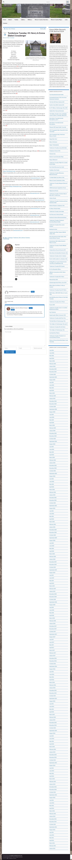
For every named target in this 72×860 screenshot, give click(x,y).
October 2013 (53, 760)
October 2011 (53, 824)
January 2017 (52, 655)
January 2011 (52, 848)
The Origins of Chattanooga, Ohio (57, 329)
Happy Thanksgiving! (54, 144)
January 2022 (52, 494)
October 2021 (53, 503)
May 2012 (52, 805)
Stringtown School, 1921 (55, 150)
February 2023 (53, 460)
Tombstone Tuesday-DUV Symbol (57, 266)
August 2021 (52, 508)
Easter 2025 (52, 304)
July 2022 (52, 478)
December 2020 (53, 529)
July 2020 (52, 543)
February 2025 (53, 395)
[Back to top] (69, 851)
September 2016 (53, 666)
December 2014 (53, 722)
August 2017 (52, 636)
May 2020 (52, 548)
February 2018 (53, 620)
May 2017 (52, 644)
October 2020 (53, 535)
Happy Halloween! (54, 159)
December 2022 (53, 465)
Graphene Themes (12, 858)
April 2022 (52, 486)
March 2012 (52, 811)
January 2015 (52, 719)
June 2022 (52, 481)
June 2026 (52, 353)
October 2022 (53, 470)
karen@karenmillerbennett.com (15, 855)
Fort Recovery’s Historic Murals (56, 214)
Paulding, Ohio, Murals (54, 170)
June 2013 (52, 770)
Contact (5, 23)
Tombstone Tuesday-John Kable (57, 211)
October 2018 (53, 599)
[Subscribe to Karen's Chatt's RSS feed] (3, 1)
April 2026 (52, 358)
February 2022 (53, 492)
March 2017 (52, 650)
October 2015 (53, 695)
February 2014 (53, 749)
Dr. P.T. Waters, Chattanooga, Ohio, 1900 (58, 107)
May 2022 (52, 484)
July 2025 (52, 382)
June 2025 (52, 385)
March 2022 (52, 489)
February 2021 (53, 524)
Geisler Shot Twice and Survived (57, 110)
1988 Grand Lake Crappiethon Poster (58, 187)
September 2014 (53, 730)
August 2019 (52, 572)
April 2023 (52, 454)
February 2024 (53, 428)
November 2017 (53, 628)
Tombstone (15, 237)
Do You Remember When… (55, 269)
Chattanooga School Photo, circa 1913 (58, 282)
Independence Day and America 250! (58, 250)
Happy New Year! (53, 139)
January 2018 (52, 623)
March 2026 (52, 361)
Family (16, 19)
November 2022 (53, 468)
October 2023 (53, 438)
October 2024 (53, 406)
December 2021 (53, 497)
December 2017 (53, 626)
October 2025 (53, 374)
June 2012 (52, 802)
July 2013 (52, 768)
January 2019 (52, 591)
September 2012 (53, 794)
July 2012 (52, 800)
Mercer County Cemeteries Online (57, 180)
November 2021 (53, 500)
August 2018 (52, 604)
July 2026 (52, 350)
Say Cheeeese (53, 312)
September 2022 (53, 473)
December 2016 (53, 658)
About (10, 19)
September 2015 (53, 698)
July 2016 (52, 671)
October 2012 (53, 792)
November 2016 (53, 661)
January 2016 (52, 687)
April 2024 (52, 422)
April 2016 (52, 679)
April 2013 (52, 776)
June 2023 (52, 449)
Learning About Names (55, 332)
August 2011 (52, 829)
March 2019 (52, 586)
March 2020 (52, 553)
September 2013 (53, 762)
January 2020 (52, 559)
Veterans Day (52, 153)
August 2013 (52, 765)
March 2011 (52, 843)
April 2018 (52, 615)
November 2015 (53, 693)
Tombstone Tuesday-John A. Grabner (58, 255)
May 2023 (52, 452)
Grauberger (12, 37)
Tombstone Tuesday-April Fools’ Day (58, 318)
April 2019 (52, 583)
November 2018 (53, 596)
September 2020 (53, 537)
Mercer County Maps (56, 19)
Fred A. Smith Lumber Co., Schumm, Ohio (58, 258)
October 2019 (53, 567)
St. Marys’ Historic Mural (55, 208)
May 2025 (52, 387)
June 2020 (52, 545)
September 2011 (53, 827)
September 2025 (53, 377)
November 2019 (53, 564)
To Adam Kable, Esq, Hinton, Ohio (57, 177)
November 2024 (53, 403)
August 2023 (52, 444)
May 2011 (52, 837)
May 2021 (52, 516)
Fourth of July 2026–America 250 (57, 105)
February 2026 (53, 363)
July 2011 (52, 832)
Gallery (23, 19)
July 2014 (52, 736)
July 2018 (52, 607)
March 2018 (52, 618)
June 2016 (52, 674)
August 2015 (52, 701)
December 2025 (53, 369)
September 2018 (53, 602)
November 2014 (53, 725)
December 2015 (53, 690)
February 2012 (53, 813)
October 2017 (53, 631)
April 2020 (52, 551)
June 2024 (52, 417)
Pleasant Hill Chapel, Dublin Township (58, 127)
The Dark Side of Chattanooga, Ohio (57, 321)
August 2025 (52, 379)
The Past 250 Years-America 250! (57, 102)
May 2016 (52, 677)
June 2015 (52, 706)
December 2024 (53, 401)
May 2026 (52, 355)
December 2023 (53, 433)
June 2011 (52, 835)
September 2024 (53, 409)
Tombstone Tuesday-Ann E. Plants (57, 301)
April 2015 (52, 711)
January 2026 (52, 366)
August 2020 (52, 540)
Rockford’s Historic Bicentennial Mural (58, 217)
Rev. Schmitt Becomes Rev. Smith (57, 167)
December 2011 (53, 819)
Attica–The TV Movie (10, 28)
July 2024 (52, 414)
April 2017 (52, 647)
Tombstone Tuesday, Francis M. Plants (58, 290)
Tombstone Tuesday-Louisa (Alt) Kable (58, 147)
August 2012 (52, 797)
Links (66, 19)
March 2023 (52, 457)
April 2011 (52, 840)
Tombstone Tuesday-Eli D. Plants (57, 276)
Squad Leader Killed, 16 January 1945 (58, 315)
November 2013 (53, 757)
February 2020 (53, 556)
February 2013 (53, 781)
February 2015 (53, 717)
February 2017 (53, 652)
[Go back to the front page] (36, 11)
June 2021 (52, 513)
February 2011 (53, 845)
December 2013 (53, 754)
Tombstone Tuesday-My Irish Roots (57, 327)
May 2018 (52, 612)
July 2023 (52, 446)
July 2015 (52, 703)
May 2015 (52, 709)
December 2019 (53, 561)
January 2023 (52, 462)
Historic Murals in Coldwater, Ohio (57, 205)
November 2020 (53, 532)
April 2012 (52, 808)
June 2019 (52, 578)
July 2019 (52, 575)
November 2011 (53, 821)
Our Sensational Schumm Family (56, 94)
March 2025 (52, 393)
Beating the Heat (53, 229)
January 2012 (52, 816)
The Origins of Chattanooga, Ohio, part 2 (59, 324)
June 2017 (52, 642)
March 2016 (52, 682)
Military (30, 19)
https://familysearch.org (9, 171)
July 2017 (52, 639)
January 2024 (52, 430)
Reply (33, 291)
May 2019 (52, 580)
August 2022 (52, 476)
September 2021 (53, 505)
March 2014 (52, 746)
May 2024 (52, 419)
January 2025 (52, 398)
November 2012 (53, 789)
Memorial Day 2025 (54, 279)
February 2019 (53, 588)
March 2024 (52, 425)
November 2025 (53, 371)
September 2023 (53, 441)
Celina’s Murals (53, 198)
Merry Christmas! (53, 142)
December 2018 (53, 594)
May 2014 (52, 741)
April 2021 (52, 519)
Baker (8, 37)
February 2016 (53, 685)
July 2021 (52, 511)
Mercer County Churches (41, 19)
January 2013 (52, 784)
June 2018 (52, 610)
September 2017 (53, 634)
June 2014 (52, 738)
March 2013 (52, 778)
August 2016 (52, 669)
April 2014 (52, 744)
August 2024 (52, 411)
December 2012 (53, 786)
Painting (42, 28)
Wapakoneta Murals (54, 190)
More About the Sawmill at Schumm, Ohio (59, 253)
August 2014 (52, 733)
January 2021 (52, 527)
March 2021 (52, 521)
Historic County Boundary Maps (56, 156)
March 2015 (52, 714)
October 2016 (53, 663)
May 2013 (52, 773)
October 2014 (53, 727)
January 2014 (52, 752)
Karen (5, 37)
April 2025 (52, 390)
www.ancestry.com (35, 178)
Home (4, 19)
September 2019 (53, 569)
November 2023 (53, 436)
